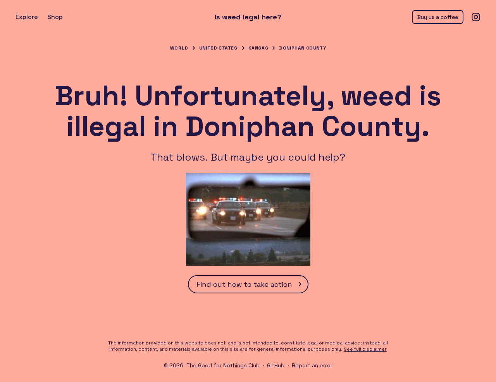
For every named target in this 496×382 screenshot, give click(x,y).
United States (218, 48)
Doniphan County (302, 48)
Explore (27, 17)
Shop (55, 17)
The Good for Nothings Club (223, 365)
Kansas (258, 48)
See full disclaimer (365, 349)
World (179, 48)
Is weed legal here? (248, 17)
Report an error (312, 365)
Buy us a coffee (437, 17)
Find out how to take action (244, 284)
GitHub (275, 365)
